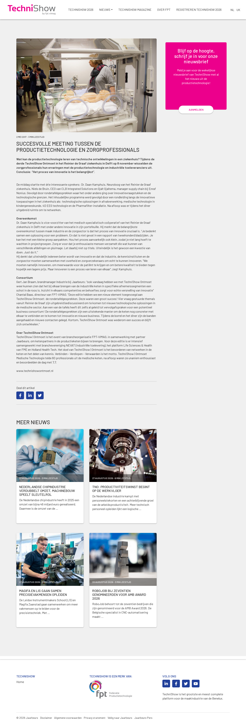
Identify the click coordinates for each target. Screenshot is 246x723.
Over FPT (163, 9)
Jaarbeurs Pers (143, 717)
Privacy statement (95, 717)
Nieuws (104, 9)
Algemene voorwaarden (68, 717)
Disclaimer (46, 717)
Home (20, 682)
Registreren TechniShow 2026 (199, 9)
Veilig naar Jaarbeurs (120, 717)
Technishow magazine (134, 9)
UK (238, 10)
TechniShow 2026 (80, 9)
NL (232, 10)
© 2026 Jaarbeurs (27, 717)
